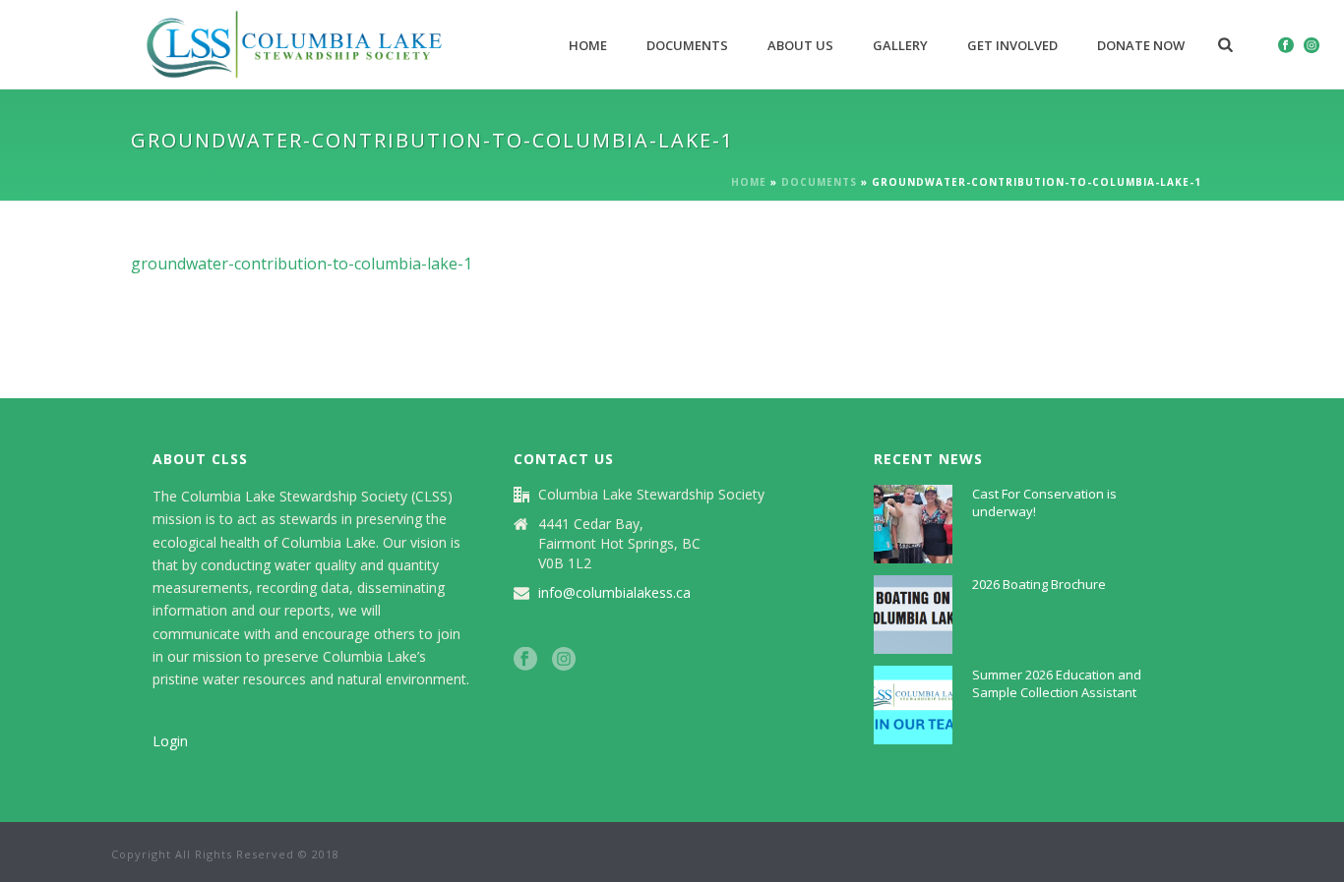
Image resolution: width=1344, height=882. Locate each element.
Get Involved (1012, 45)
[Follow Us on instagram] (564, 660)
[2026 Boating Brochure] (913, 614)
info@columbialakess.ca (614, 593)
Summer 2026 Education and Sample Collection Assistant (1056, 683)
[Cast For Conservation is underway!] (913, 524)
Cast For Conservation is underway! (1044, 502)
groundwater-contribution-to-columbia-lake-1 (301, 263)
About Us (800, 45)
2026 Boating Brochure (1039, 584)
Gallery (900, 45)
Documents (687, 45)
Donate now (1141, 45)
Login (170, 741)
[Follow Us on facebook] (525, 660)
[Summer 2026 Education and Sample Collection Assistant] (913, 705)
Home (588, 45)
